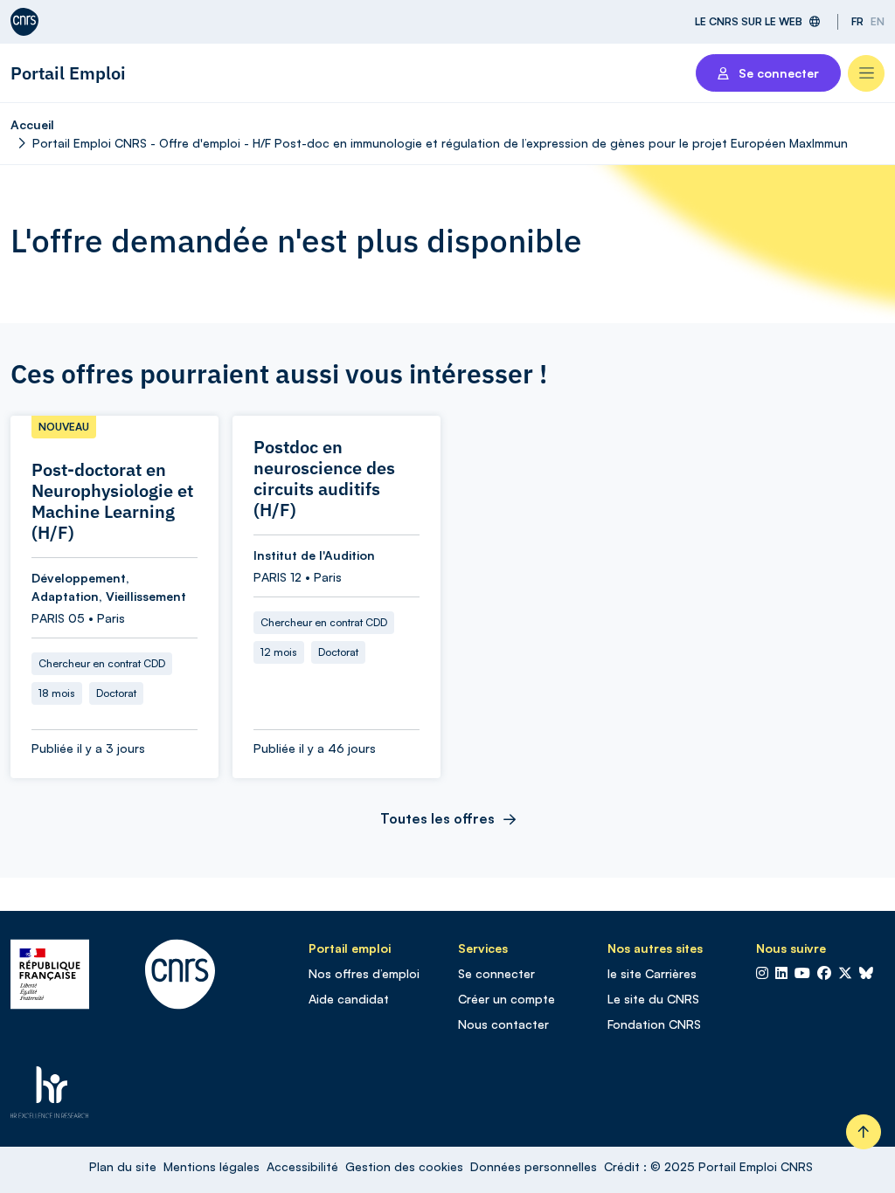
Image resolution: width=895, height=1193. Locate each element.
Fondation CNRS (654, 1024)
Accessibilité (302, 1166)
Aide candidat (349, 998)
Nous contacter (503, 1024)
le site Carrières (652, 973)
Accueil (32, 124)
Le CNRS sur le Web (748, 21)
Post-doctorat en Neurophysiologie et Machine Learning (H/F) (112, 501)
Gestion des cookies (404, 1166)
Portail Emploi (68, 73)
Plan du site (122, 1166)
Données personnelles (533, 1166)
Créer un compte (506, 998)
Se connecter (496, 973)
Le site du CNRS (653, 998)
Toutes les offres (437, 818)
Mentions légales (211, 1166)
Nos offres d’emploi (364, 973)
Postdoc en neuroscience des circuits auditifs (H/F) (324, 479)
